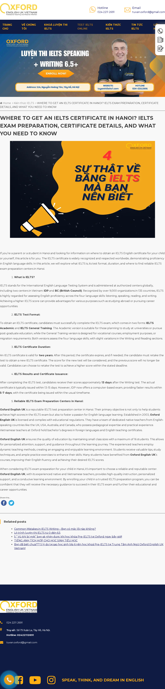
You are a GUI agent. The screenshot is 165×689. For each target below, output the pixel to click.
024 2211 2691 (106, 10)
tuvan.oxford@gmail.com (148, 10)
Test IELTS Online (85, 26)
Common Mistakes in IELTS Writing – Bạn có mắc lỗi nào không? (55, 528)
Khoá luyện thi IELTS (56, 26)
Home (6, 103)
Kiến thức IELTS (113, 26)
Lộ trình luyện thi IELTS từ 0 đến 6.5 (37, 532)
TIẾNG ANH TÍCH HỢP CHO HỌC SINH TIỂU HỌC (46, 540)
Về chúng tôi (29, 26)
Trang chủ (7, 26)
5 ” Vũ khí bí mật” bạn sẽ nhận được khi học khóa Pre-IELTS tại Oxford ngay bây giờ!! (68, 536)
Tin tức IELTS (137, 26)
